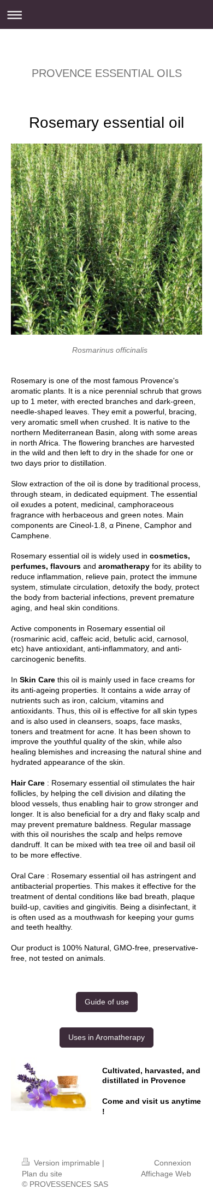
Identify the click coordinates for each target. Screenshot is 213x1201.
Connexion (172, 1162)
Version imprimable (67, 1162)
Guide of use (107, 1001)
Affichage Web (166, 1173)
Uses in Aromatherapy (106, 1037)
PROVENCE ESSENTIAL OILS (107, 73)
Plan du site (42, 1173)
